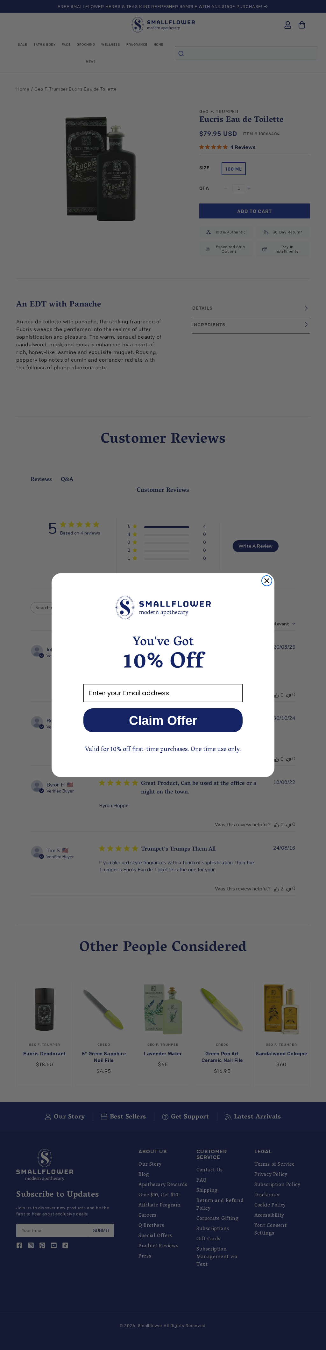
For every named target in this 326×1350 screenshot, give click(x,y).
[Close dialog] (267, 581)
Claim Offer (163, 720)
